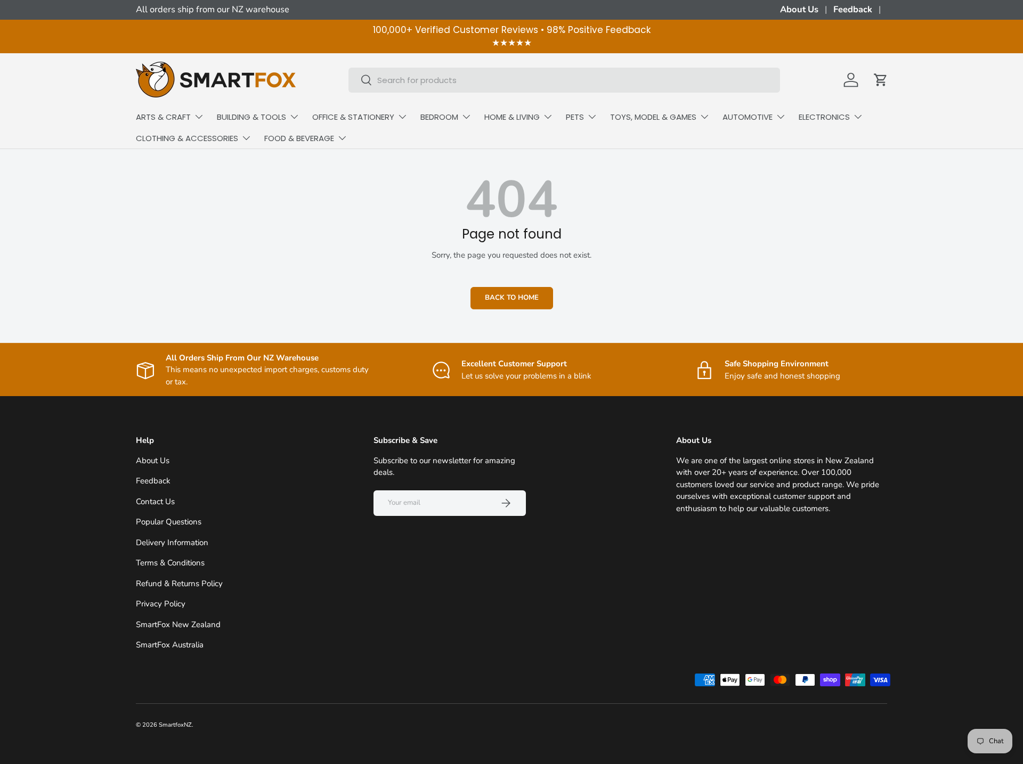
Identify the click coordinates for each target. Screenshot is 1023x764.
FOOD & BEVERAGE (299, 138)
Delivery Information (172, 542)
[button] (880, 80)
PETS (575, 116)
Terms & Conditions (170, 562)
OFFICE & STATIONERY (353, 116)
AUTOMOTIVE (747, 116)
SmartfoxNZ (175, 725)
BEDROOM (439, 116)
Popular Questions (168, 521)
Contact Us (155, 501)
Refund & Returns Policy (179, 583)
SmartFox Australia (170, 644)
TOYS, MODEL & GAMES (653, 116)
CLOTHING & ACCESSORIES (187, 138)
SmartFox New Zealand (178, 624)
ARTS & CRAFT (163, 116)
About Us (799, 9)
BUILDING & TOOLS (251, 116)
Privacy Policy (160, 603)
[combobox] (564, 80)
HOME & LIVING (512, 116)
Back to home (512, 297)
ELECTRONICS (824, 116)
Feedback (852, 9)
